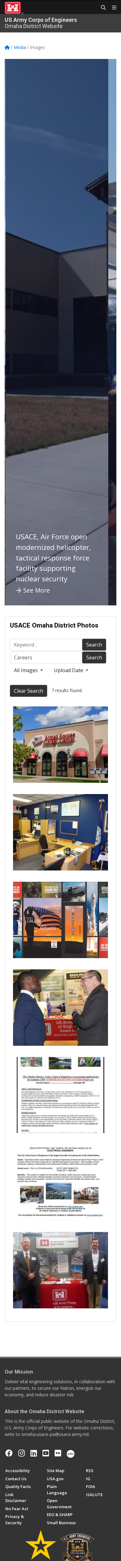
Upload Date (69, 670)
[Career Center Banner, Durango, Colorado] (60, 920)
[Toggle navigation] (111, 8)
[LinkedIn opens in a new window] (33, 1453)
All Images (26, 670)
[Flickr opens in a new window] (58, 1453)
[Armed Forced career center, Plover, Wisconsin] (60, 744)
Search (94, 644)
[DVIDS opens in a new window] (70, 1453)
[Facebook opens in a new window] (9, 1453)
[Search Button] (101, 8)
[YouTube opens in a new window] (46, 1453)
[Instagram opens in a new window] (21, 1453)
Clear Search (28, 690)
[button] (17, 332)
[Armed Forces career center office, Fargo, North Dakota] (60, 832)
